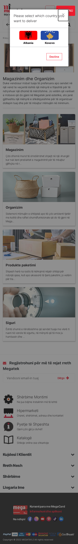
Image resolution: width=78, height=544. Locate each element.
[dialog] (39, 272)
